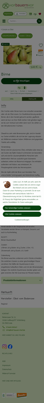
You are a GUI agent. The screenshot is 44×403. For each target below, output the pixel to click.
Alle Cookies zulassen (13, 214)
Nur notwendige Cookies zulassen (17, 208)
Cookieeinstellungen (22, 219)
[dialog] (22, 201)
